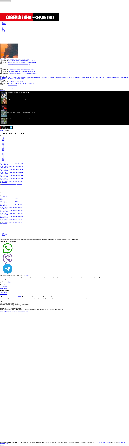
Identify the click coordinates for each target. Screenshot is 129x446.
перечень (19, 296)
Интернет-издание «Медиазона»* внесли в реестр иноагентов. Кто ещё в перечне (22, 67)
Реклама (3, 235)
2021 (3, 159)
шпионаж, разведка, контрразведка (34, 77)
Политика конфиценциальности (5, 311)
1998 (3, 138)
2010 (3, 149)
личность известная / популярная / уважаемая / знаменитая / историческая (78, 77)
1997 (3, 137)
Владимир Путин (44, 77)
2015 (3, 153)
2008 (3, 147)
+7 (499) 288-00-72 (10, 282)
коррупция (12, 78)
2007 (3, 146)
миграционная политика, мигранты (20, 78)
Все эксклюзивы (3, 90)
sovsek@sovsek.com (9, 281)
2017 (3, 155)
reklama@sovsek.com (3, 288)
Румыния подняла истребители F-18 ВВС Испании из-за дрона (19, 64)
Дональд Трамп (49, 77)
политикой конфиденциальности (104, 442)
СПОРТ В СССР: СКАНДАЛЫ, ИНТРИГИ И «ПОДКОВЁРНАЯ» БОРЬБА (21, 83)
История (3, 237)
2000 (3, 140)
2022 (3, 160)
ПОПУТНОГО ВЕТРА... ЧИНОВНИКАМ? (15, 81)
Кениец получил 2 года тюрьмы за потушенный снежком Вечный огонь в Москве (22, 73)
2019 (3, 157)
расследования (122, 77)
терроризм (93, 77)
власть (53, 77)
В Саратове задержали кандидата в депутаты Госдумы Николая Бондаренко (21, 69)
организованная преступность (60, 77)
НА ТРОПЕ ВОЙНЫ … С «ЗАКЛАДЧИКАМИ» (15, 88)
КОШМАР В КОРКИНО (12, 85)
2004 (3, 143)
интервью (27, 78)
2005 (3, 144)
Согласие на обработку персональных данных (20, 311)
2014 (3, 152)
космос (1, 77)
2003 (3, 142)
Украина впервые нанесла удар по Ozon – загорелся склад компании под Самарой (14, 59)
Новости (3, 233)
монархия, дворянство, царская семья (21, 77)
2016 (3, 154)
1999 (3, 139)
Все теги (1, 79)
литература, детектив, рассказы (100, 77)
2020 (3, 158)
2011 (3, 150)
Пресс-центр (4, 234)
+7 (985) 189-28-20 (26, 275)
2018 (3, 156)
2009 (3, 148)
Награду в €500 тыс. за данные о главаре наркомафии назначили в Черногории (21, 60)
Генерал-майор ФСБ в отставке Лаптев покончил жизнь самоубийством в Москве (22, 71)
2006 (3, 145)
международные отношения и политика (113, 77)
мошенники (7, 78)
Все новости (2, 75)
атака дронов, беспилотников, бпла (9, 77)
